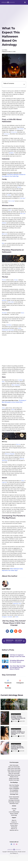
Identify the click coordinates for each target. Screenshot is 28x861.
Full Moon (9, 325)
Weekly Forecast (14, 776)
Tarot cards (11, 302)
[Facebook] (8, 680)
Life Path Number (14, 791)
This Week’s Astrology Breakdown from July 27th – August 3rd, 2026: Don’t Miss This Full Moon (17, 747)
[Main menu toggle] (25, 2)
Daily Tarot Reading (14, 785)
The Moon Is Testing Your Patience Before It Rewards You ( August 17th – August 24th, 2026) (13, 704)
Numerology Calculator (14, 802)
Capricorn (4, 482)
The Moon (4, 312)
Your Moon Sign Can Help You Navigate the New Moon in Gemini (17, 667)
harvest (19, 187)
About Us (14, 820)
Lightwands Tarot (17, 603)
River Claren (6, 706)
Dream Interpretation (14, 796)
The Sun (4, 279)
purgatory (11, 152)
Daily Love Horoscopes (14, 766)
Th (19, 400)
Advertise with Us (14, 830)
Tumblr (16, 616)
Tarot (14, 810)
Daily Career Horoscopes (14, 768)
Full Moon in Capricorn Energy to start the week (17, 655)
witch (10, 210)
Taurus (22, 312)
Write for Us (14, 828)
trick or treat (11, 201)
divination (4, 300)
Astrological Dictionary (14, 800)
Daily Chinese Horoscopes (14, 770)
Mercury (18, 444)
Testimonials (14, 827)
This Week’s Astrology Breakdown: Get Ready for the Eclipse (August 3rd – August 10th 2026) (18, 732)
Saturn (23, 480)
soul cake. (22, 198)
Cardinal (20, 380)
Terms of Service (14, 823)
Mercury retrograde (9, 453)
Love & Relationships (14, 812)
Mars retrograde (16, 385)
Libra (13, 409)
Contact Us (14, 822)
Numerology (14, 815)
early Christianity (20, 128)
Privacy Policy (14, 825)
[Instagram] (20, 680)
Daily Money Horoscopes (14, 775)
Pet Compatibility (14, 790)
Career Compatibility (14, 788)
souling (8, 195)
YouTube (8, 688)
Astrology (14, 808)
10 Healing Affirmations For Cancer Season (17, 661)
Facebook (9, 616)
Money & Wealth (14, 813)
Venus (3, 408)
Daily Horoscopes (14, 765)
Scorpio (16, 279)
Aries (3, 381)
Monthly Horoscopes (14, 780)
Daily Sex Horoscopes (14, 773)
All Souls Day (6, 133)
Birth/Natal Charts (14, 803)
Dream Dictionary (14, 798)
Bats (3, 243)
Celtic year (22, 213)
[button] (24, 84)
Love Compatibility (14, 786)
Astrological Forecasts (7, 701)
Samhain (4, 222)
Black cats (4, 234)
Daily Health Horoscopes (14, 771)
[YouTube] (8, 686)
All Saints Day (14, 132)
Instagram (4, 616)
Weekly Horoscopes (14, 778)
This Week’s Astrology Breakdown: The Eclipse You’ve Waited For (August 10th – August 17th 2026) (18, 717)
